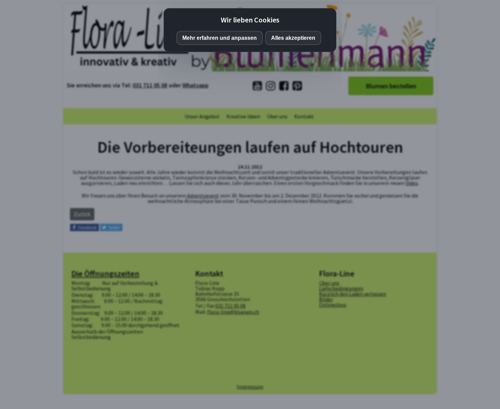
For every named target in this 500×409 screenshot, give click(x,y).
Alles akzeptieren (293, 38)
